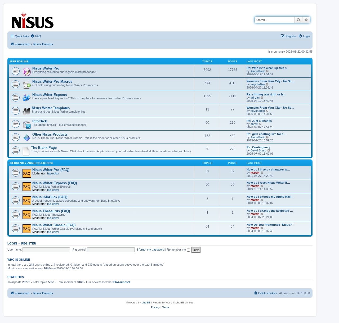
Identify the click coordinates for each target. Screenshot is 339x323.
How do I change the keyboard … (270, 210)
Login (12, 243)
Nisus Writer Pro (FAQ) (50, 170)
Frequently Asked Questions (31, 163)
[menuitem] (35, 36)
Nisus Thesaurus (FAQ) (51, 211)
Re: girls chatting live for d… (267, 134)
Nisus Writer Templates (51, 108)
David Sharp (258, 150)
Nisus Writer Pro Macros (52, 82)
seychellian (258, 84)
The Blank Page (44, 148)
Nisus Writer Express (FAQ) (54, 183)
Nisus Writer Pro (45, 68)
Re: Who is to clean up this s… (268, 68)
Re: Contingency (258, 147)
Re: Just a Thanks (259, 120)
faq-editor (53, 173)
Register (28, 243)
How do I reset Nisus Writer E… (268, 182)
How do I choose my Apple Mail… (270, 196)
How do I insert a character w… (268, 169)
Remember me (177, 249)
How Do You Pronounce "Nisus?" (270, 224)
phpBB (146, 302)
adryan (255, 97)
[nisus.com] (33, 19)
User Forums (18, 61)
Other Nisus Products (50, 134)
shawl (254, 124)
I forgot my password (150, 249)
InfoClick (39, 121)
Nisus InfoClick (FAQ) (49, 197)
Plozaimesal (121, 282)
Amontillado (258, 71)
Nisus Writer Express (49, 95)
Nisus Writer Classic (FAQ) (53, 225)
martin (255, 172)
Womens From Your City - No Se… (270, 81)
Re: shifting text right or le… (266, 94)
